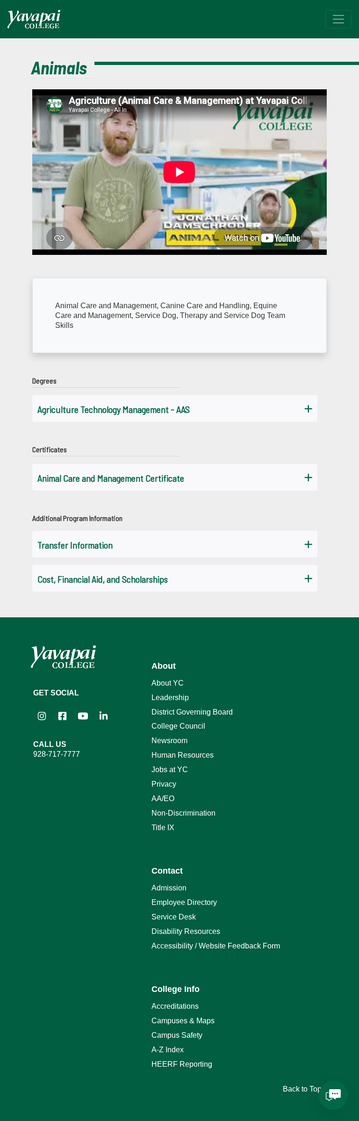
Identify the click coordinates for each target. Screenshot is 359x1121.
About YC (167, 683)
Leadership (170, 698)
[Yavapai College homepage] (33, 19)
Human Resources (182, 755)
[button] (174, 408)
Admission (169, 888)
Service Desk (173, 917)
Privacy (163, 784)
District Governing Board (192, 712)
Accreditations (175, 1006)
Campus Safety (176, 1035)
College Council (178, 726)
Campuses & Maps (183, 1021)
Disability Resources (185, 931)
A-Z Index (167, 1050)
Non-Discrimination (183, 813)
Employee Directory (184, 902)
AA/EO (162, 799)
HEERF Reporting (181, 1064)
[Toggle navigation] (338, 19)
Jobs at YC (169, 770)
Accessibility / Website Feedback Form (215, 946)
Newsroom (169, 741)
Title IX (162, 828)
